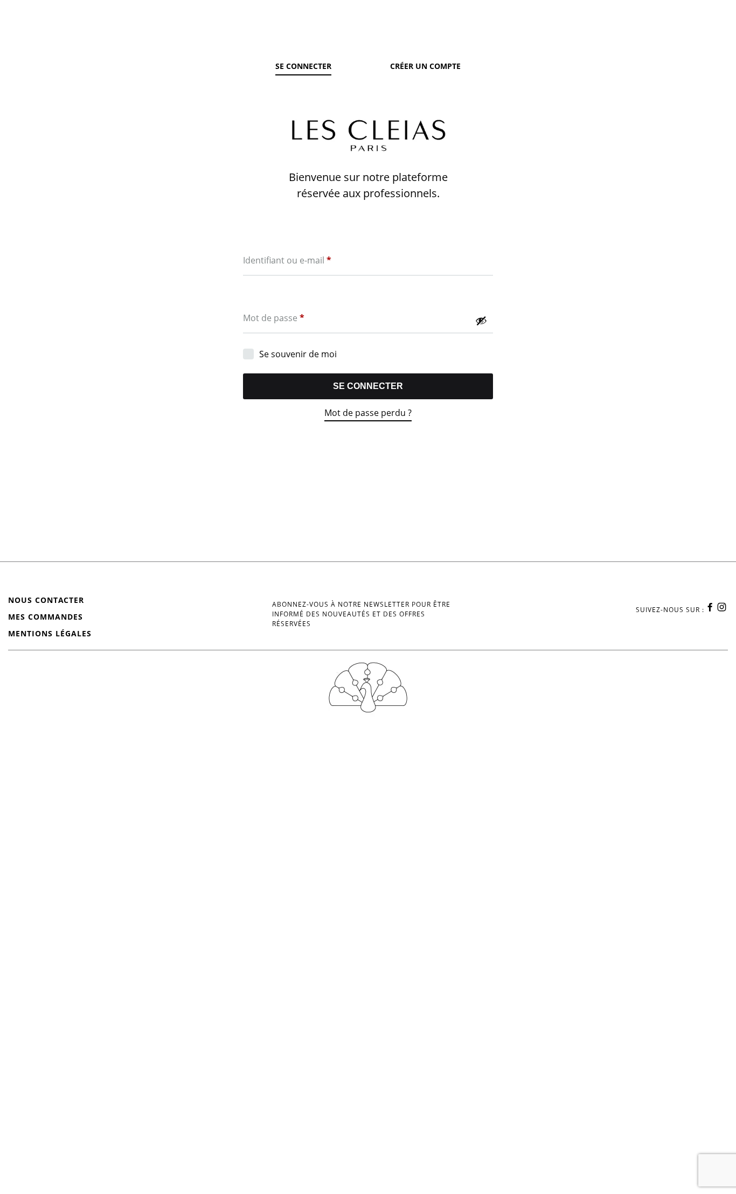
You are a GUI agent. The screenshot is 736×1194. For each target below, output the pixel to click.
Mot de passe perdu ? (368, 413)
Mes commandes (45, 617)
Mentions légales (50, 633)
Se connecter (368, 386)
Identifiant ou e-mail (287, 260)
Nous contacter (46, 600)
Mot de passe (273, 317)
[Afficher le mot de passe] (481, 321)
